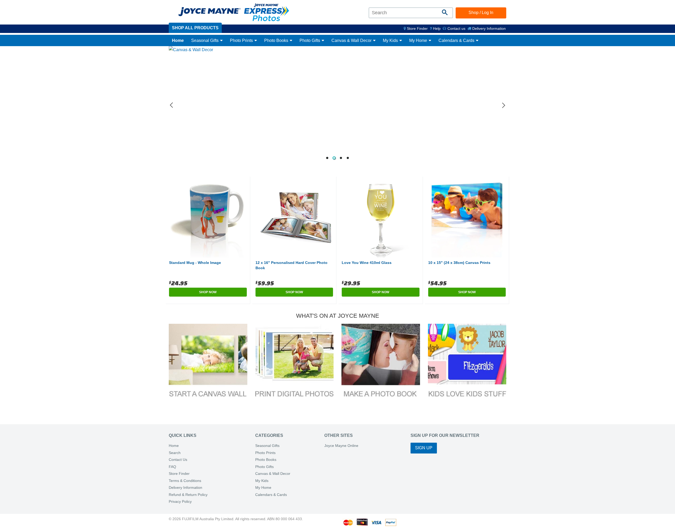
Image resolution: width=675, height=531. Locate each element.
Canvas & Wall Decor (352, 40)
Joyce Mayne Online (341, 446)
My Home (418, 40)
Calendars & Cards (456, 40)
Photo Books (276, 40)
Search (175, 453)
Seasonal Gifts (205, 40)
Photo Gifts (310, 40)
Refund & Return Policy (188, 495)
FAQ (172, 467)
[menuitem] (415, 28)
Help (436, 28)
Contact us (455, 28)
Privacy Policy (180, 502)
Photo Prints (242, 40)
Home (178, 40)
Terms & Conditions (185, 481)
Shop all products (195, 28)
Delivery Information (488, 28)
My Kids (391, 40)
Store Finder (179, 474)
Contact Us (178, 460)
